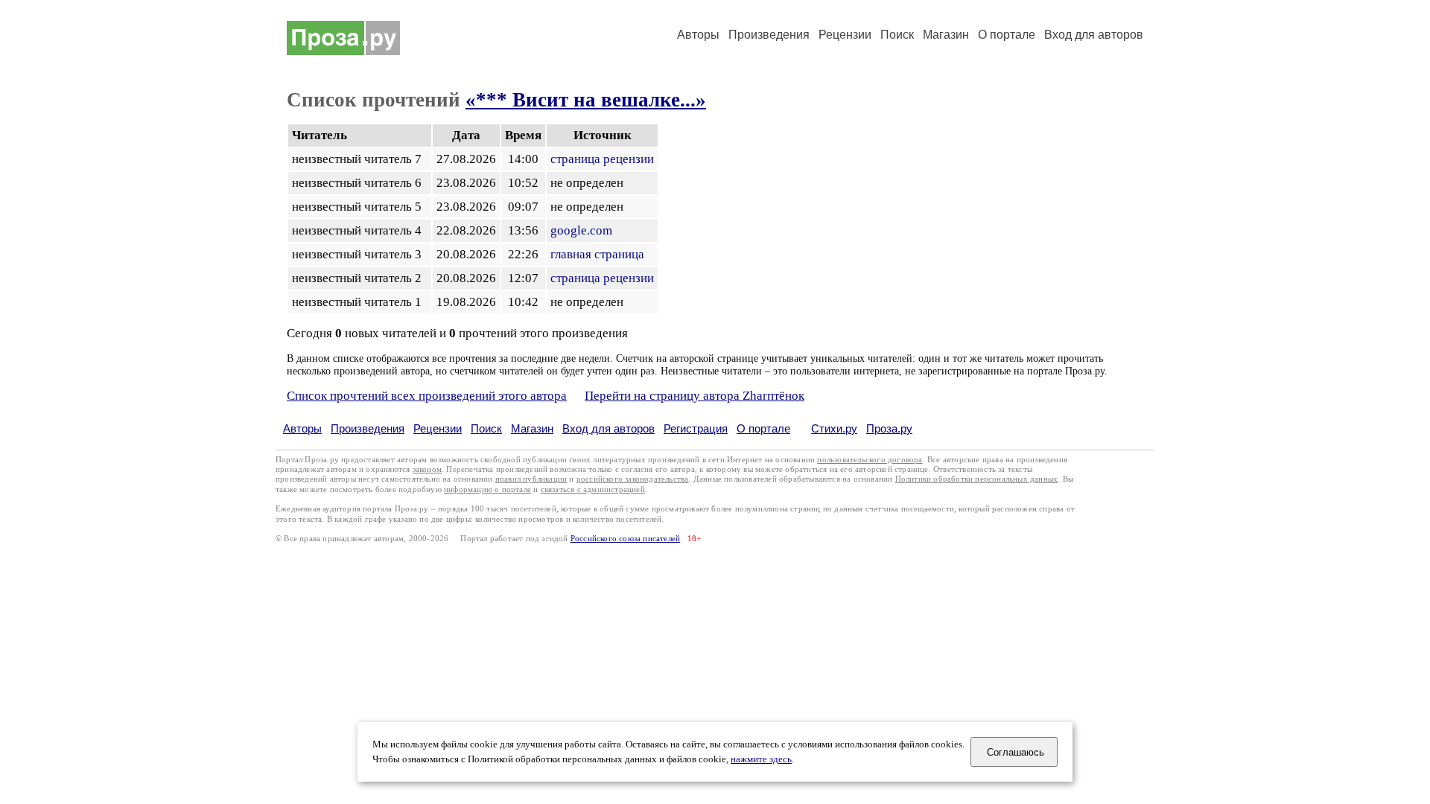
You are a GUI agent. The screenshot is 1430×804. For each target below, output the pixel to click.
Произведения (769, 34)
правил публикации (531, 479)
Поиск (897, 34)
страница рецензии (602, 159)
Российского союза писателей (625, 539)
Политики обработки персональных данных (976, 479)
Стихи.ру (834, 428)
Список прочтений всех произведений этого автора (427, 396)
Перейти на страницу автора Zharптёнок (694, 396)
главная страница (597, 254)
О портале (763, 428)
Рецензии (845, 34)
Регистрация (696, 428)
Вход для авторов (1093, 34)
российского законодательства (632, 479)
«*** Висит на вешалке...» (585, 100)
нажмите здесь (761, 759)
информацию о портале (487, 489)
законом (427, 469)
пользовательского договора (869, 460)
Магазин (946, 34)
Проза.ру (889, 428)
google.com (581, 230)
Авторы (698, 34)
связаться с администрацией (593, 489)
